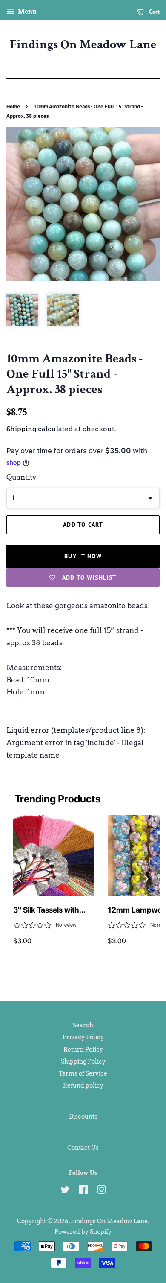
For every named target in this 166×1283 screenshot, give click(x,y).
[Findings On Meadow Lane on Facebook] (83, 1191)
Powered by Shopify (83, 1232)
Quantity (21, 477)
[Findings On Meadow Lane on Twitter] (65, 1191)
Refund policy (83, 1085)
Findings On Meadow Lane (83, 44)
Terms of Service (83, 1073)
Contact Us (83, 1148)
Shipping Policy (83, 1061)
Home (13, 106)
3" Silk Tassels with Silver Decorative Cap (51, 910)
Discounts (83, 1116)
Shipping (21, 429)
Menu (27, 11)
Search (83, 1025)
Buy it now (83, 556)
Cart (153, 11)
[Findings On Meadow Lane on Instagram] (101, 1191)
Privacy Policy (83, 1037)
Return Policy (83, 1049)
